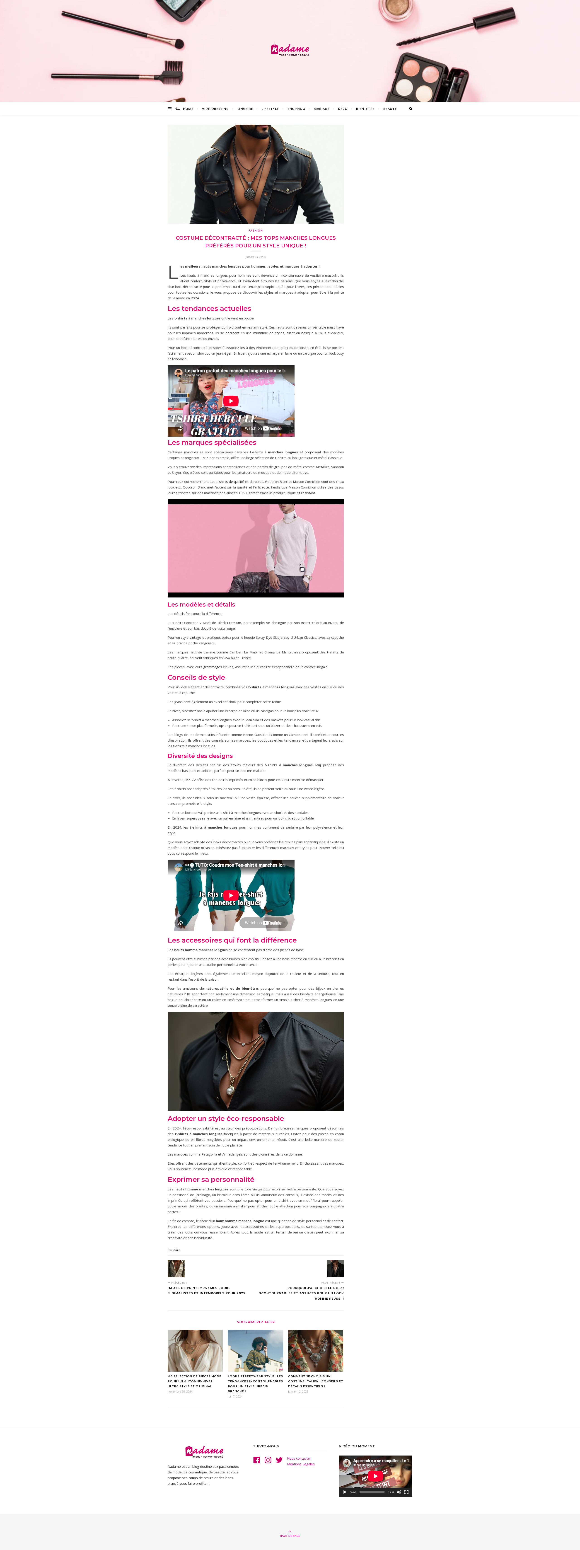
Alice (177, 1250)
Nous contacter (299, 1458)
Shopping (296, 108)
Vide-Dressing (215, 108)
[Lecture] (345, 1492)
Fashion (256, 230)
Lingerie (245, 108)
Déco (343, 108)
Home (188, 108)
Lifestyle (270, 108)
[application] (375, 1476)
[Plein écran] (406, 1492)
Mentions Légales (301, 1464)
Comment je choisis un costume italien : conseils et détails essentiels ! (315, 1381)
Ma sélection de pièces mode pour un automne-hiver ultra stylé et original (194, 1381)
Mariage (321, 108)
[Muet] (399, 1492)
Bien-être (365, 108)
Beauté (390, 108)
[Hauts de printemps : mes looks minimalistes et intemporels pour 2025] (176, 1268)
